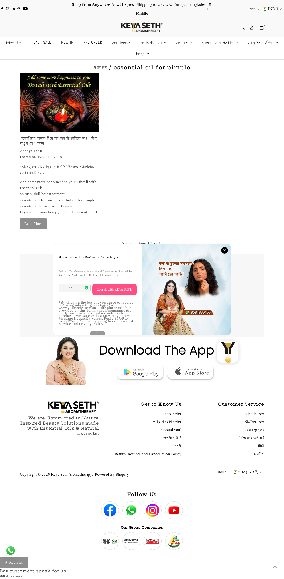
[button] (63, 288)
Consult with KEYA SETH (114, 289)
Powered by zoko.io (97, 333)
